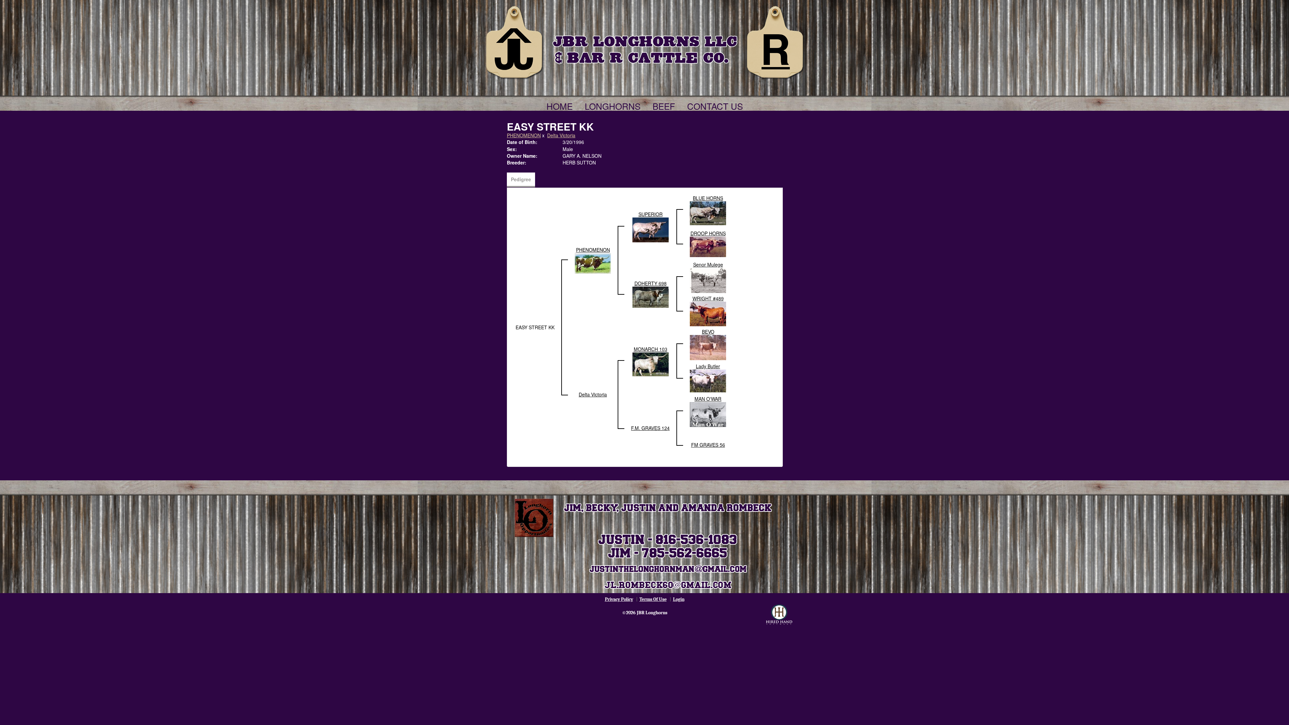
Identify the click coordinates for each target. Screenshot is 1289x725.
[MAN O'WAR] (708, 413)
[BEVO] (708, 346)
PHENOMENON (524, 135)
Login (678, 599)
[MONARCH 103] (650, 363)
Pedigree (521, 179)
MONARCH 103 (650, 349)
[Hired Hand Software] (779, 615)
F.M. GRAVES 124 (650, 428)
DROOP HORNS (708, 233)
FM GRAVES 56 (708, 444)
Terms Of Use (653, 599)
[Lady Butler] (708, 380)
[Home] (644, 41)
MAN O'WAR (708, 398)
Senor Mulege (708, 264)
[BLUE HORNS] (708, 212)
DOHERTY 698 (650, 283)
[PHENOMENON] (593, 262)
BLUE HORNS (708, 198)
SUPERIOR (650, 214)
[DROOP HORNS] (708, 246)
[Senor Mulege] (708, 279)
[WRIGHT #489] (708, 313)
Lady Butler (708, 366)
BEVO (708, 331)
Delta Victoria (561, 135)
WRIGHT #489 (708, 298)
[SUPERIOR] (650, 229)
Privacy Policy (619, 599)
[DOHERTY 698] (650, 296)
